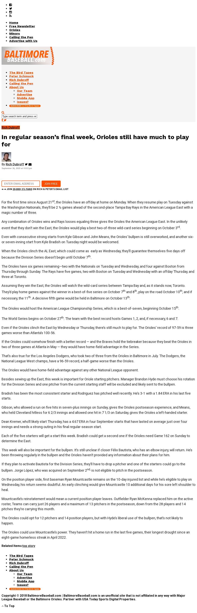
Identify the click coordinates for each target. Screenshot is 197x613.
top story (29, 546)
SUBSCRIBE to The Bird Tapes (25, 106)
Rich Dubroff (15, 164)
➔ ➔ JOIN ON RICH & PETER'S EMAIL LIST (35, 189)
